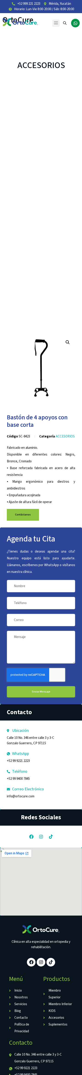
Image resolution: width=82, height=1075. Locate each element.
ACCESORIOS (41, 65)
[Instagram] (41, 836)
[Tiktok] (50, 836)
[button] (56, 23)
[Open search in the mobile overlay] (65, 23)
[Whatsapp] (75, 23)
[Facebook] (31, 836)
